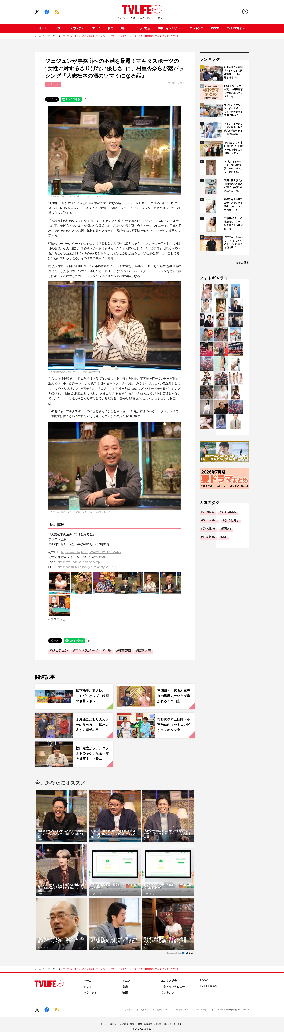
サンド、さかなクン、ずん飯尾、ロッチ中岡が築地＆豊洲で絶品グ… (233, 110)
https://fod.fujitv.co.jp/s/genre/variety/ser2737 (87, 567)
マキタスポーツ (86, 650)
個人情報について (161, 1010)
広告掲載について (182, 1010)
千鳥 (108, 650)
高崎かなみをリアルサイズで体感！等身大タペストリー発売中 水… (233, 204)
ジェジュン (60, 650)
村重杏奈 (124, 650)
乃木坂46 (209, 528)
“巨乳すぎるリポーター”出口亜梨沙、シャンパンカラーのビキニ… (233, 166)
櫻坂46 (226, 528)
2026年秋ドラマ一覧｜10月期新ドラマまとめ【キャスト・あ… (233, 91)
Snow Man (210, 520)
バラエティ (77, 28)
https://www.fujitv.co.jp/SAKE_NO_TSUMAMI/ (91, 552)
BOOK (215, 28)
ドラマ (59, 28)
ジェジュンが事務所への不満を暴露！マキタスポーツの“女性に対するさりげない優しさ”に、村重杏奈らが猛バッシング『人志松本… (121, 36)
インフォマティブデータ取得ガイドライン (230, 1010)
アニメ (96, 28)
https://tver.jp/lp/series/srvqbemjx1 (80, 562)
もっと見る (242, 262)
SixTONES (229, 511)
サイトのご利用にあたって (136, 1010)
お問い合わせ (200, 1010)
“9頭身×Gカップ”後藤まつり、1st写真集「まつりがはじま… (233, 223)
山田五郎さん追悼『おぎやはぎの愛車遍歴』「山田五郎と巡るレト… (233, 72)
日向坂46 (209, 537)
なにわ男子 (232, 520)
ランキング (196, 28)
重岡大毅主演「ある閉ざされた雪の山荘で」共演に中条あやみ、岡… (233, 185)
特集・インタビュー (170, 28)
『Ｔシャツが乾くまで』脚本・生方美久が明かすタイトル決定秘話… (233, 128)
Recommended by (174, 953)
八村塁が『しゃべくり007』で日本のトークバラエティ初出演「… (233, 242)
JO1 (225, 537)
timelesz (208, 511)
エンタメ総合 (142, 28)
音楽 (110, 28)
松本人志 (144, 650)
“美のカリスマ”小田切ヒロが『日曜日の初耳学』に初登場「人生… (233, 147)
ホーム (43, 28)
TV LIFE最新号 (236, 28)
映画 (124, 28)
